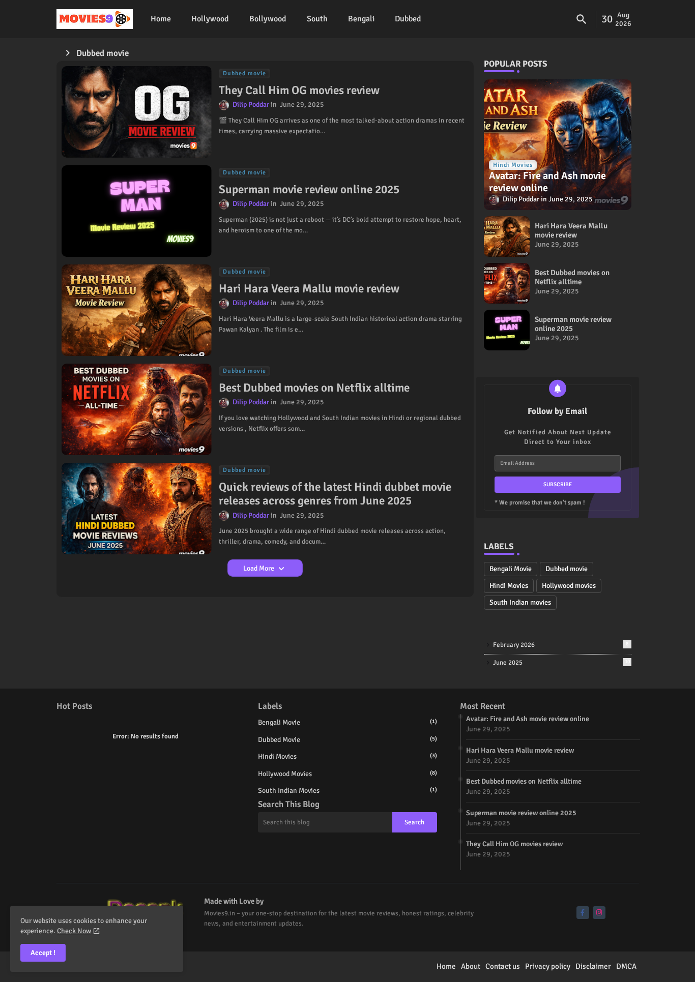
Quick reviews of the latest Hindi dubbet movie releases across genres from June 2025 (335, 494)
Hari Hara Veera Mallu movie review (309, 289)
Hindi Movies (508, 585)
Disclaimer (593, 966)
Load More (259, 568)
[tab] (160, 19)
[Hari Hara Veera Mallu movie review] (507, 236)
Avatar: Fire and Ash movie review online (527, 719)
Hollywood (210, 19)
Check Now (74, 931)
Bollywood (267, 19)
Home (161, 19)
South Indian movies (520, 602)
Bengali (361, 19)
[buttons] (582, 912)
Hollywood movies (569, 585)
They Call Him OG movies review (299, 90)
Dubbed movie (566, 568)
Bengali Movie (510, 568)
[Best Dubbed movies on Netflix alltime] (507, 283)
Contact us (502, 966)
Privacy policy (547, 966)
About (470, 966)
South (317, 19)
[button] (581, 19)
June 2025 (561, 663)
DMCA (626, 966)
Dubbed (408, 19)
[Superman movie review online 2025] (507, 330)
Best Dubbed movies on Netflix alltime (314, 388)
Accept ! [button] (43, 952)
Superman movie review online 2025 (309, 190)
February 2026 (561, 645)
